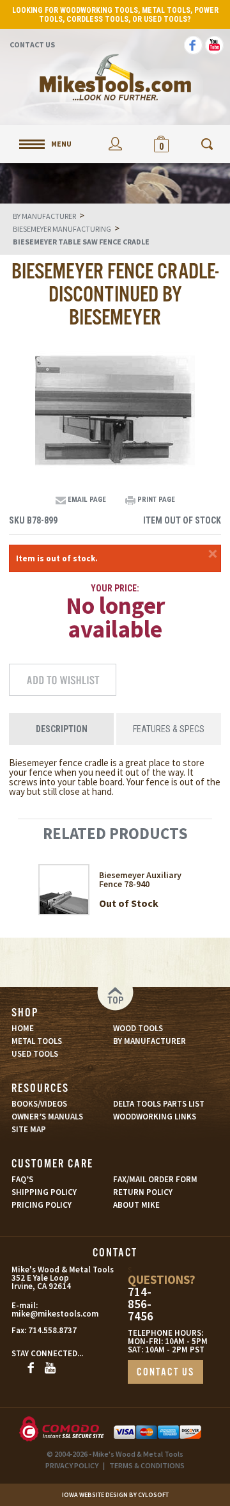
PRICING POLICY (42, 1205)
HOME (23, 1028)
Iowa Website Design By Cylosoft (115, 1495)
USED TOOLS (35, 1054)
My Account (115, 144)
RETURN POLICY (142, 1192)
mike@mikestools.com (40, 1314)
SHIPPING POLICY (44, 1192)
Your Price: (115, 588)
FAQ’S (22, 1179)
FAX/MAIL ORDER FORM (155, 1179)
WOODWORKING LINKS (154, 1116)
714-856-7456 (140, 1304)
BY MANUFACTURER (149, 1041)
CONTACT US (165, 1372)
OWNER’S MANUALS (47, 1116)
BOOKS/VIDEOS (39, 1104)
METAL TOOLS (37, 1041)
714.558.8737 (52, 1330)
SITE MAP (29, 1129)
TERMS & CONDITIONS (147, 1465)
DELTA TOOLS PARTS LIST (158, 1104)
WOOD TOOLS (138, 1028)
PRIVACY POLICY (71, 1465)
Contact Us (32, 44)
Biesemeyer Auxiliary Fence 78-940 (140, 879)
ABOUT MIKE (136, 1205)
